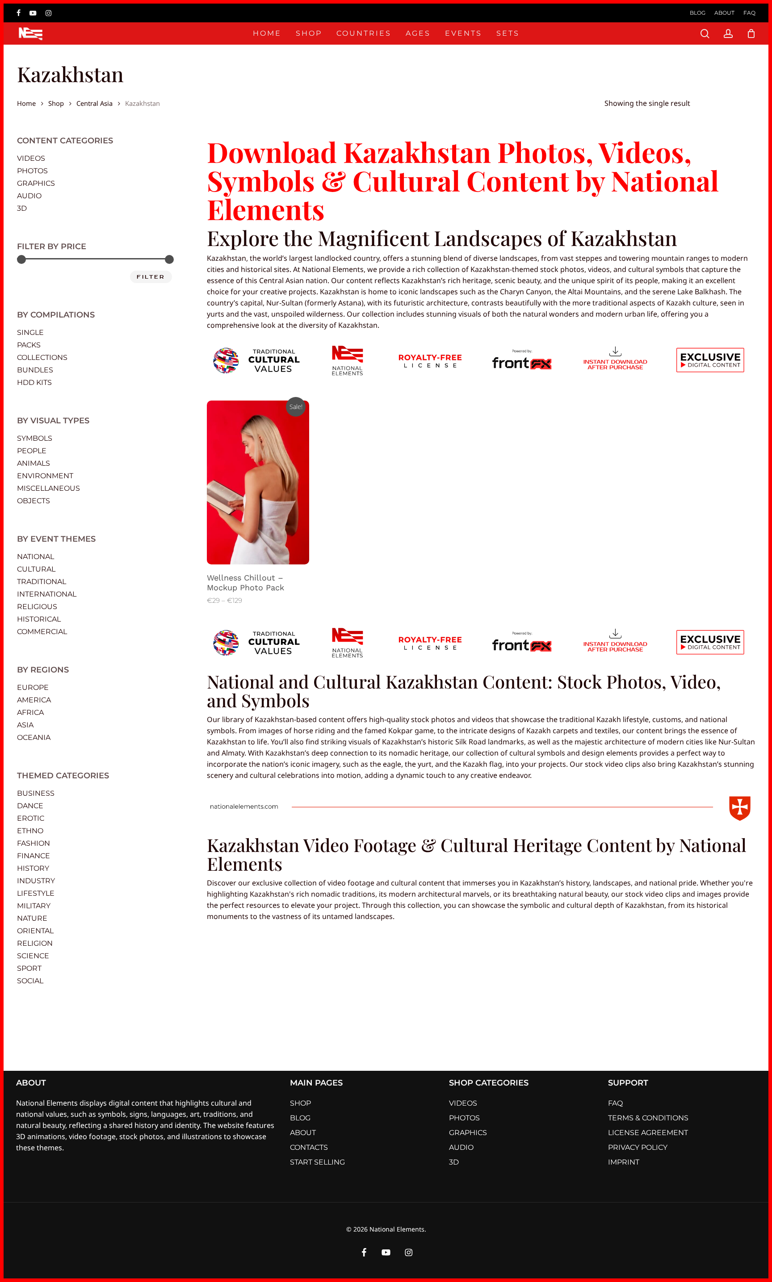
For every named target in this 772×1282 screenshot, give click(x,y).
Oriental (35, 931)
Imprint (623, 1162)
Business (36, 793)
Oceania (33, 737)
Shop (56, 102)
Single (30, 332)
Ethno (30, 831)
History (33, 868)
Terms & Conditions (648, 1118)
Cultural (36, 569)
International (46, 594)
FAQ (615, 1103)
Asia (25, 725)
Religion (35, 943)
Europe (33, 687)
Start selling (317, 1162)
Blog (300, 1118)
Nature (32, 918)
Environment (45, 476)
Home (26, 102)
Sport (29, 968)
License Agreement (648, 1132)
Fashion (33, 843)
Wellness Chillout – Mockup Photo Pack (245, 582)
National (35, 556)
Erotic (30, 818)
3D (22, 208)
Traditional (41, 581)
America (34, 700)
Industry (36, 881)
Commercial (42, 631)
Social (30, 981)
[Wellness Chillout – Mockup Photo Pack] (258, 483)
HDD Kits (34, 382)
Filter (151, 276)
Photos (32, 171)
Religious (37, 606)
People (31, 451)
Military (33, 906)
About (303, 1132)
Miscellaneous (48, 488)
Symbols (34, 438)
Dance (30, 806)
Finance (33, 856)
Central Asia (94, 102)
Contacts (309, 1147)
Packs (29, 345)
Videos (31, 158)
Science (33, 956)
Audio (29, 196)
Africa (30, 712)
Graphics (36, 183)
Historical (39, 619)
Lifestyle (36, 893)
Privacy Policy (637, 1147)
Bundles (35, 370)
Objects (33, 501)
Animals (33, 463)
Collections (42, 357)
